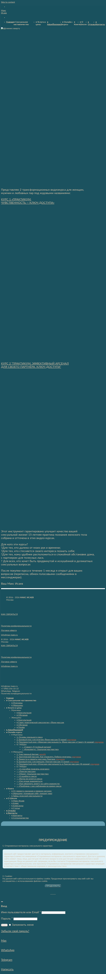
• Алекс (15, 803)
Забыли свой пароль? (15, 931)
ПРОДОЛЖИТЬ (53, 886)
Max (3, 940)
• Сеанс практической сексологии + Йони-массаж (40, 723)
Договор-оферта (9, 662)
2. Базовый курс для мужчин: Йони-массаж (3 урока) (46, 740)
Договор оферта (9, 630)
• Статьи (15, 808)
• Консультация (24, 713)
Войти (4, 925)
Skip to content (8, 2)
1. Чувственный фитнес (31, 754)
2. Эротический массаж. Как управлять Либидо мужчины (49, 757)
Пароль (7, 918)
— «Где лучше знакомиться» (30, 781)
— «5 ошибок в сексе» (27, 776)
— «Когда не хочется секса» (29, 779)
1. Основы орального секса (30, 737)
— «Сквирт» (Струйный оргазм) (36, 747)
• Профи (21, 727)
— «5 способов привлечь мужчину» (33, 769)
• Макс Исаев (17, 801)
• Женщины (17, 705)
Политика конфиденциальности (16, 626)
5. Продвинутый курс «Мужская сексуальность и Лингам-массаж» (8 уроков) (58, 764)
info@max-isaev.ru (9, 635)
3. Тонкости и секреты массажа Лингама (41, 759)
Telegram (6, 959)
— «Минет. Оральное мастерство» (33, 774)
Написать (7, 969)
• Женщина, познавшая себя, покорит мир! (31, 793)
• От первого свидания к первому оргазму (31, 791)
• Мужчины (17, 703)
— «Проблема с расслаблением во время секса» (39, 786)
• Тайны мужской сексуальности (26, 796)
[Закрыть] (2, 901)
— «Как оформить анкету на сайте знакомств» (38, 784)
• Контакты (11, 813)
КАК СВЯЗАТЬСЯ (9, 614)
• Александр (17, 806)
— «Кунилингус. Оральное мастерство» (40, 749)
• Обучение (22, 715)
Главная (10, 22)
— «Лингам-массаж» (26, 771)
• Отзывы (11, 811)
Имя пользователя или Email (21, 912)
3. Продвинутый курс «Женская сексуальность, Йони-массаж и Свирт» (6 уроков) (60, 742)
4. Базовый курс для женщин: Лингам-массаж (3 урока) (48, 762)
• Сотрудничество (20, 818)
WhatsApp (7, 950)
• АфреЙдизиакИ (14, 730)
